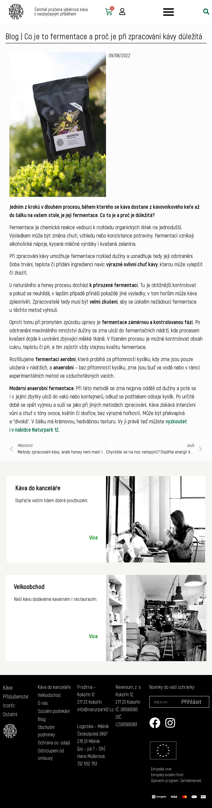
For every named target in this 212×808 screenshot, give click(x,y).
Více (93, 537)
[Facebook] (154, 722)
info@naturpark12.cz (95, 709)
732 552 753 (87, 763)
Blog (12, 36)
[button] (168, 12)
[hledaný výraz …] (206, 11)
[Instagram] (170, 722)
